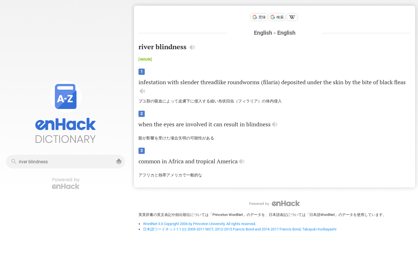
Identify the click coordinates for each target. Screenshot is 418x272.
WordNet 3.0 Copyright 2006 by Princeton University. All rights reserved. (199, 224)
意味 (262, 17)
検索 (280, 17)
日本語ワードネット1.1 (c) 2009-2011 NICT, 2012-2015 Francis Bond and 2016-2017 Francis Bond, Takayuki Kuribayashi (239, 229)
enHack (274, 203)
